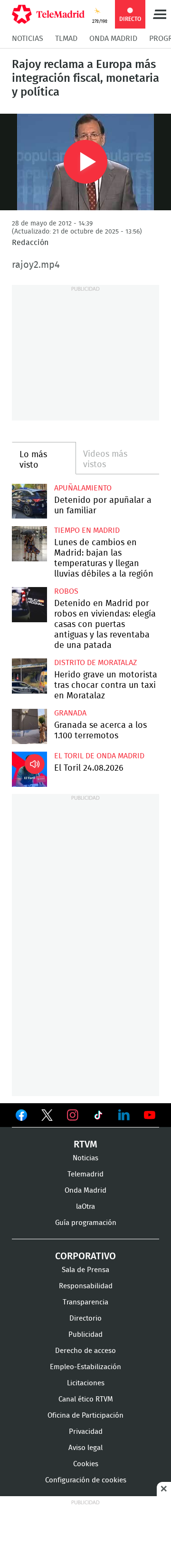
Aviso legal (85, 1447)
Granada (70, 713)
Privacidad (86, 1431)
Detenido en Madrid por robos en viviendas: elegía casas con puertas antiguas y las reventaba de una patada (29, 604)
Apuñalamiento (83, 488)
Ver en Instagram (72, 1115)
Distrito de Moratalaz (95, 662)
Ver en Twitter (47, 1117)
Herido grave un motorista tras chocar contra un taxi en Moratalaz (29, 676)
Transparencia (85, 1302)
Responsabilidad (86, 1286)
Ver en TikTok (98, 1117)
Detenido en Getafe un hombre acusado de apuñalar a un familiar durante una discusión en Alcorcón (29, 501)
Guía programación (85, 1222)
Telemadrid (85, 1174)
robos (66, 591)
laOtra (85, 1206)
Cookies (85, 1464)
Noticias (27, 38)
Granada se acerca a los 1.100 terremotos (29, 726)
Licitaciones (85, 1383)
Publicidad (85, 1334)
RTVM (85, 1144)
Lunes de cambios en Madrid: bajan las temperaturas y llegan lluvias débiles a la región (29, 543)
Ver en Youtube (149, 1115)
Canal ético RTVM (85, 1399)
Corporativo (85, 1256)
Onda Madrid (113, 38)
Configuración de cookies (85, 1480)
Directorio (85, 1318)
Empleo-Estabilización (85, 1367)
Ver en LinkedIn (123, 1115)
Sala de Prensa (85, 1270)
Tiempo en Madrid (87, 530)
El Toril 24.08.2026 (29, 769)
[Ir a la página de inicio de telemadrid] (48, 14)
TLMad (66, 38)
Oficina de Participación (86, 1415)
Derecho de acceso (85, 1350)
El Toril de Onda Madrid (99, 756)
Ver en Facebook (21, 1117)
